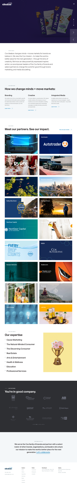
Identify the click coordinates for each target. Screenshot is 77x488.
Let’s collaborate (43, 452)
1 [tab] (33, 424)
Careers (23, 480)
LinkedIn (33, 474)
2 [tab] (34, 424)
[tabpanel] (38, 408)
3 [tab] (36, 424)
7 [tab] (42, 424)
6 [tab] (40, 424)
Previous (73, 39)
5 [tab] (39, 424)
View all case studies (64, 129)
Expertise (24, 474)
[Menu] (74, 4)
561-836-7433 (8, 472)
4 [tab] (37, 424)
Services (23, 476)
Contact (23, 482)
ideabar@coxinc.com (9, 474)
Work (23, 469)
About (23, 471)
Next (73, 32)
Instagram (34, 471)
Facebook (34, 469)
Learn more (7, 108)
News (23, 478)
